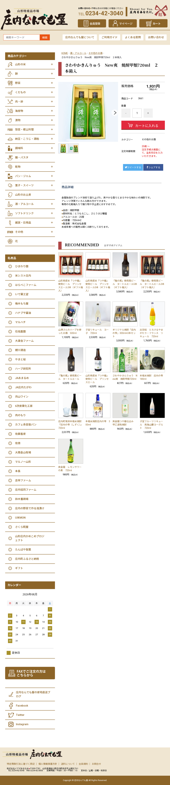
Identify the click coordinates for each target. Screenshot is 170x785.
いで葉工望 (21, 294)
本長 (17, 471)
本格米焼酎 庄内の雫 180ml (152, 377)
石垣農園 (20, 331)
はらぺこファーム (25, 285)
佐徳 (17, 443)
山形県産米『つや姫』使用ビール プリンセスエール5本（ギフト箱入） (97, 285)
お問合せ (96, 764)
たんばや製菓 (23, 549)
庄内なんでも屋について (79, 37)
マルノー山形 (23, 461)
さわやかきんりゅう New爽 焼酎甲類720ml (125, 377)
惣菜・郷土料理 (24, 129)
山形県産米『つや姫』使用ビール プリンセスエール (97, 379)
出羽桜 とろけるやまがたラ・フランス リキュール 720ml (151, 333)
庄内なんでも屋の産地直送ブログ (33, 694)
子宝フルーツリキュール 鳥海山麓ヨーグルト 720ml (151, 424)
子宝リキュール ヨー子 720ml (97, 331)
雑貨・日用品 (23, 222)
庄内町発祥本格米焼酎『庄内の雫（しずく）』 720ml (70, 424)
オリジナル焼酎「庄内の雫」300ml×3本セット (124, 333)
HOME (64, 53)
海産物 (19, 111)
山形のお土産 (23, 194)
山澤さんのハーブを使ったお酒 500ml (69, 331)
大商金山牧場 (23, 452)
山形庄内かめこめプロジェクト (29, 538)
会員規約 (83, 764)
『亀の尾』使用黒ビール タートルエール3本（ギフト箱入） (152, 284)
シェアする (154, 167)
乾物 (17, 166)
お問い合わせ (156, 37)
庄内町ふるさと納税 (27, 558)
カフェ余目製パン (26, 424)
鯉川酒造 (20, 350)
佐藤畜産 (20, 433)
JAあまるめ (22, 378)
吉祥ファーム (23, 480)
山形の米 (20, 64)
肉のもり (20, 415)
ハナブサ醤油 (23, 312)
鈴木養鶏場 (21, 499)
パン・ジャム (23, 176)
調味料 (19, 148)
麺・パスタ (21, 157)
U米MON (20, 517)
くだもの (20, 92)
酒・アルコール (78, 53)
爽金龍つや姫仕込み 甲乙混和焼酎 (124, 423)
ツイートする (134, 167)
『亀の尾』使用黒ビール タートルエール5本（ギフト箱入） (125, 284)
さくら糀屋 (21, 527)
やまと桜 (20, 359)
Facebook (22, 705)
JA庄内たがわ (23, 387)
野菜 (17, 83)
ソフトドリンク (24, 213)
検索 (44, 37)
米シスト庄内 (23, 275)
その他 (19, 232)
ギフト (19, 568)
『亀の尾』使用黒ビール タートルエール (70, 377)
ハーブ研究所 (23, 368)
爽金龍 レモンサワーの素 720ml (70, 469)
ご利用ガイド (110, 37)
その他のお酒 (95, 53)
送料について (68, 764)
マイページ (125, 23)
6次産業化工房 (24, 406)
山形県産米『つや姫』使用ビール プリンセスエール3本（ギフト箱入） (70, 285)
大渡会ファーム (24, 340)
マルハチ (20, 322)
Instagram (22, 724)
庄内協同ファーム (25, 489)
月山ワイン (21, 396)
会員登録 (95, 23)
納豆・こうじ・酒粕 (27, 138)
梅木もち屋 (21, 303)
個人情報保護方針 (48, 764)
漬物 (17, 120)
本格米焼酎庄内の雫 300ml (97, 423)
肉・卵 (19, 101)
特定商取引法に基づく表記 (21, 764)
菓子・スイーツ (24, 185)
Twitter (20, 715)
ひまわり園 (21, 266)
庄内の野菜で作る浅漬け (29, 508)
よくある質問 (133, 37)
